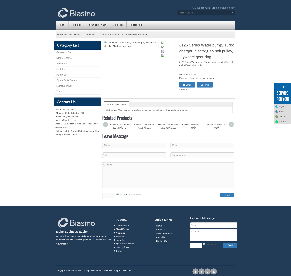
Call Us (282, 116)
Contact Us (136, 25)
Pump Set (61, 74)
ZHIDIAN (127, 270)
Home (62, 25)
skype (206, 85)
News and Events (97, 25)
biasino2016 (68, 109)
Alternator (61, 63)
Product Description (116, 104)
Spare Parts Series (110, 34)
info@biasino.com (225, 8)
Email (188, 85)
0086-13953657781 (74, 113)
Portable (60, 69)
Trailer (59, 91)
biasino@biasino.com (65, 120)
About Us (118, 25)
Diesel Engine (64, 58)
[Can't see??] (123, 194)
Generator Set (63, 52)
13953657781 (202, 8)
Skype (281, 106)
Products (77, 25)
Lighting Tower (64, 86)
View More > (62, 244)
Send (227, 195)
